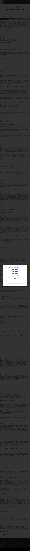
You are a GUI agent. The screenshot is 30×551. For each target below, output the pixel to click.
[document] (15, 275)
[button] (26, 265)
